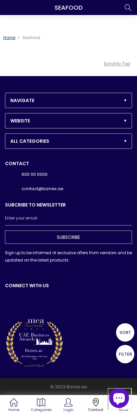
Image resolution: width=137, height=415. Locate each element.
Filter (125, 354)
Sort (125, 332)
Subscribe (68, 237)
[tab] (68, 100)
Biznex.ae (77, 387)
